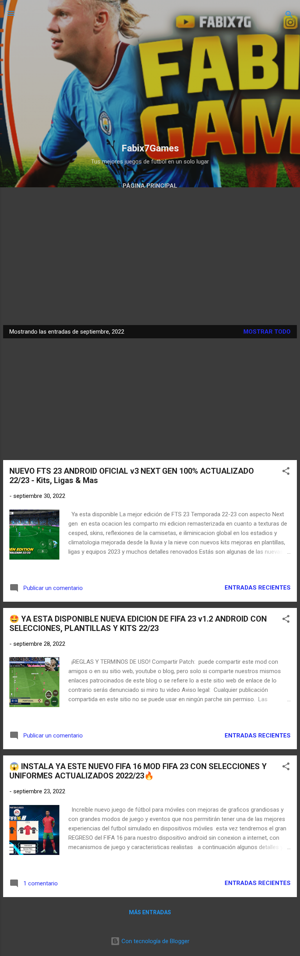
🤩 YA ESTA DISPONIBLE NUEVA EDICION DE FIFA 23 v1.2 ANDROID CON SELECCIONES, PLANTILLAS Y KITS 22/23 (138, 623)
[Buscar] (289, 16)
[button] (286, 472)
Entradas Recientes (258, 587)
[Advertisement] (150, 82)
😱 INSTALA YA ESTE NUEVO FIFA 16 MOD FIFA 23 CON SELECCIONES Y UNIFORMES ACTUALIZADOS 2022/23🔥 (138, 771)
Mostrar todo (267, 331)
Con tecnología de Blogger (154, 941)
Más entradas (150, 912)
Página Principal (150, 185)
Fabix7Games (150, 148)
